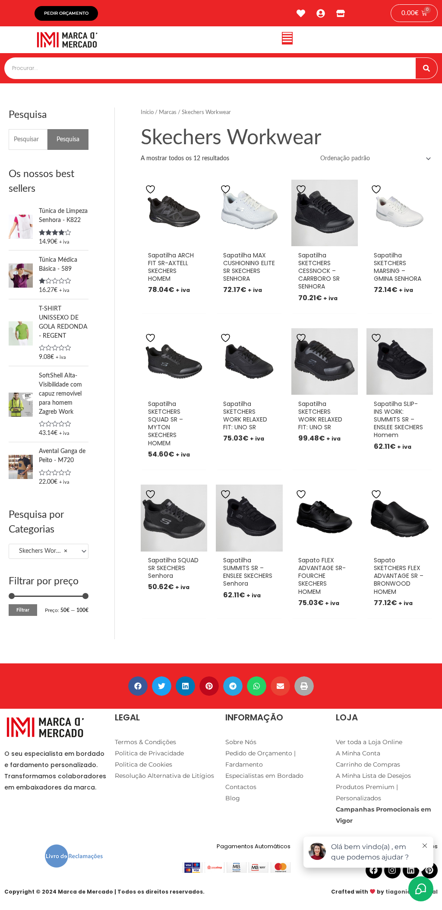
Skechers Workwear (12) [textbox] (45, 551)
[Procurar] (426, 68)
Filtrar (22, 610)
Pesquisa (68, 139)
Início (147, 112)
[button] (287, 40)
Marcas (168, 112)
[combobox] (48, 551)
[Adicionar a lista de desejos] (151, 189)
